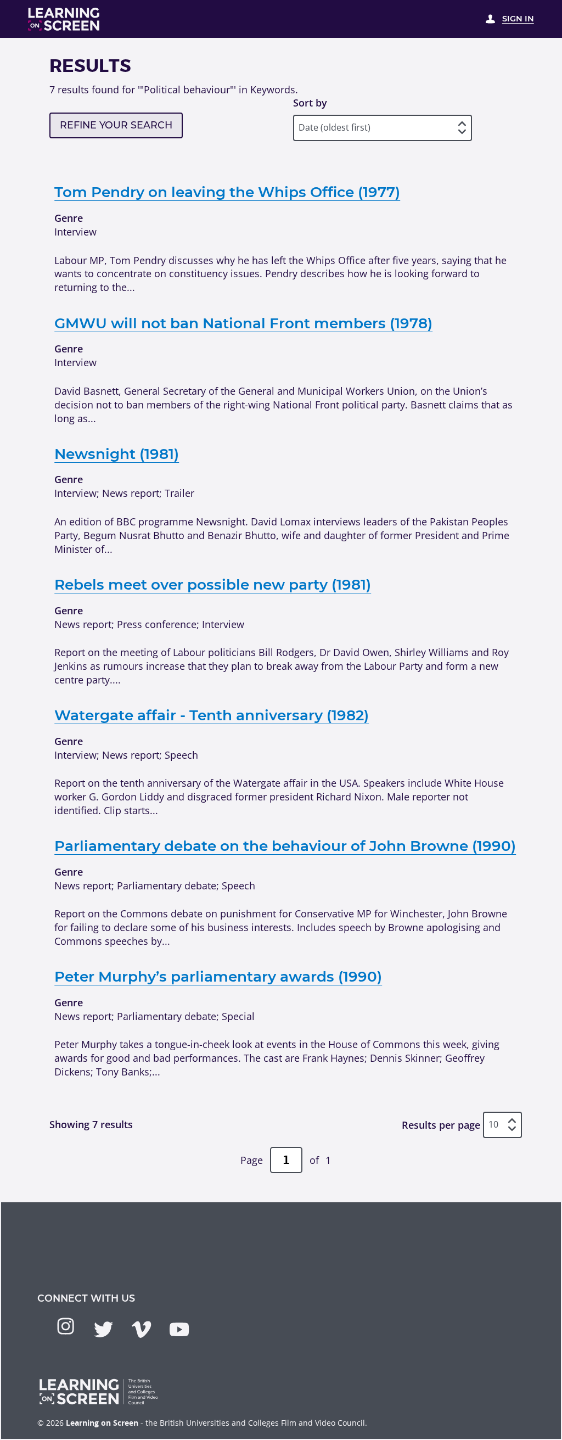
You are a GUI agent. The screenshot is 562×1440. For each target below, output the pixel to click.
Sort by (310, 102)
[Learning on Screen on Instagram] (65, 1326)
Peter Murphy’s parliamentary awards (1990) (218, 976)
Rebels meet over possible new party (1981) (212, 584)
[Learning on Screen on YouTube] (179, 1329)
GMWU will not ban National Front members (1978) (243, 323)
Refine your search (116, 125)
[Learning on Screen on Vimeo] (141, 1329)
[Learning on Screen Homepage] (64, 19)
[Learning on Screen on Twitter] (103, 1329)
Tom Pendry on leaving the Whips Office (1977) (227, 192)
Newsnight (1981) (116, 454)
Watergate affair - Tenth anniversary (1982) (211, 715)
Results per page (441, 1124)
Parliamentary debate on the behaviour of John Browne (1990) (285, 846)
